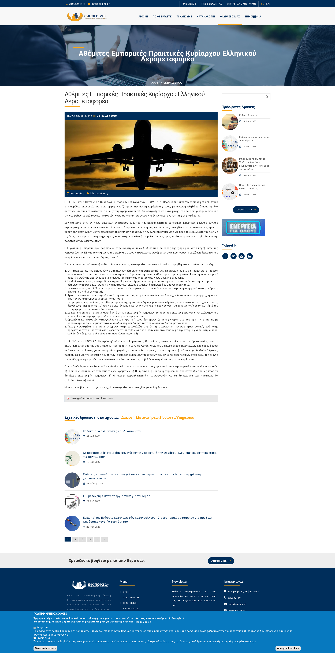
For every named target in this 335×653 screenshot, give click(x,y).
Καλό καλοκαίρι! (248, 115)
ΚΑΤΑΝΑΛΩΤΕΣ (206, 16)
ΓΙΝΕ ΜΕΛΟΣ (199, 3)
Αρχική (155, 82)
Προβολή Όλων (244, 209)
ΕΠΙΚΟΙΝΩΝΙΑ (253, 16)
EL (262, 3)
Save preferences (45, 648)
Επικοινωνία (219, 560)
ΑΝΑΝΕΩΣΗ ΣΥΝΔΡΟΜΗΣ (244, 3)
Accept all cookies (288, 648)
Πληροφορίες (143, 621)
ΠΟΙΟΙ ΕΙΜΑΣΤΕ (162, 16)
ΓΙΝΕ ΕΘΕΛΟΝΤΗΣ (218, 3)
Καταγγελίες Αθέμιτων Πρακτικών (92, 398)
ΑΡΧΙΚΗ (143, 16)
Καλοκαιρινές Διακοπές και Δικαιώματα (112, 431)
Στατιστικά (43, 638)
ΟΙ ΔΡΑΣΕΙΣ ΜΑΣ (230, 16)
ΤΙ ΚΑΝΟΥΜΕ (184, 16)
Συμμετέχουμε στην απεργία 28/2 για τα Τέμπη (116, 496)
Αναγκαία (42, 627)
